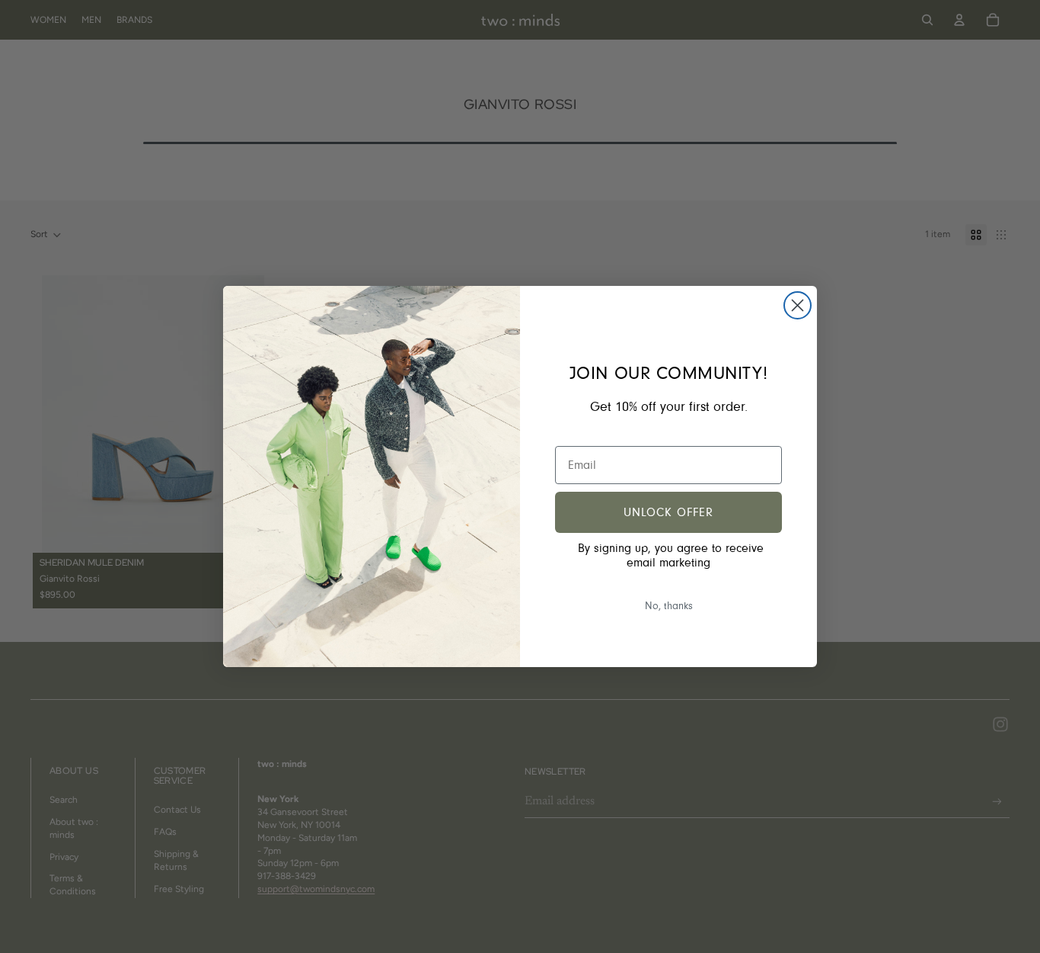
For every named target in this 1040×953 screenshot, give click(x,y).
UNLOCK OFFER (668, 512)
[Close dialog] (797, 305)
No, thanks (669, 606)
